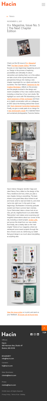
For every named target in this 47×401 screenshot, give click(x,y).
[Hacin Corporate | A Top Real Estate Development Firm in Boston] (9, 4)
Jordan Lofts (33, 220)
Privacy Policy (6, 394)
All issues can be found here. (28, 315)
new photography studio (17, 111)
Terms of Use (15, 394)
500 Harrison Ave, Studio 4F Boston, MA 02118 (12, 347)
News (11, 17)
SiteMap (22, 394)
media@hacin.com (9, 385)
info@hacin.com (8, 359)
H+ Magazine (30, 63)
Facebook (31, 334)
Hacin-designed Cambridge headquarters (24, 106)
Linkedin (38, 334)
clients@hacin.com (9, 375)
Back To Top (44, 328)
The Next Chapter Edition (20, 66)
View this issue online (14, 312)
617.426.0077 (6, 356)
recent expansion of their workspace (19, 99)
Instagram (35, 334)
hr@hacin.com (7, 366)
